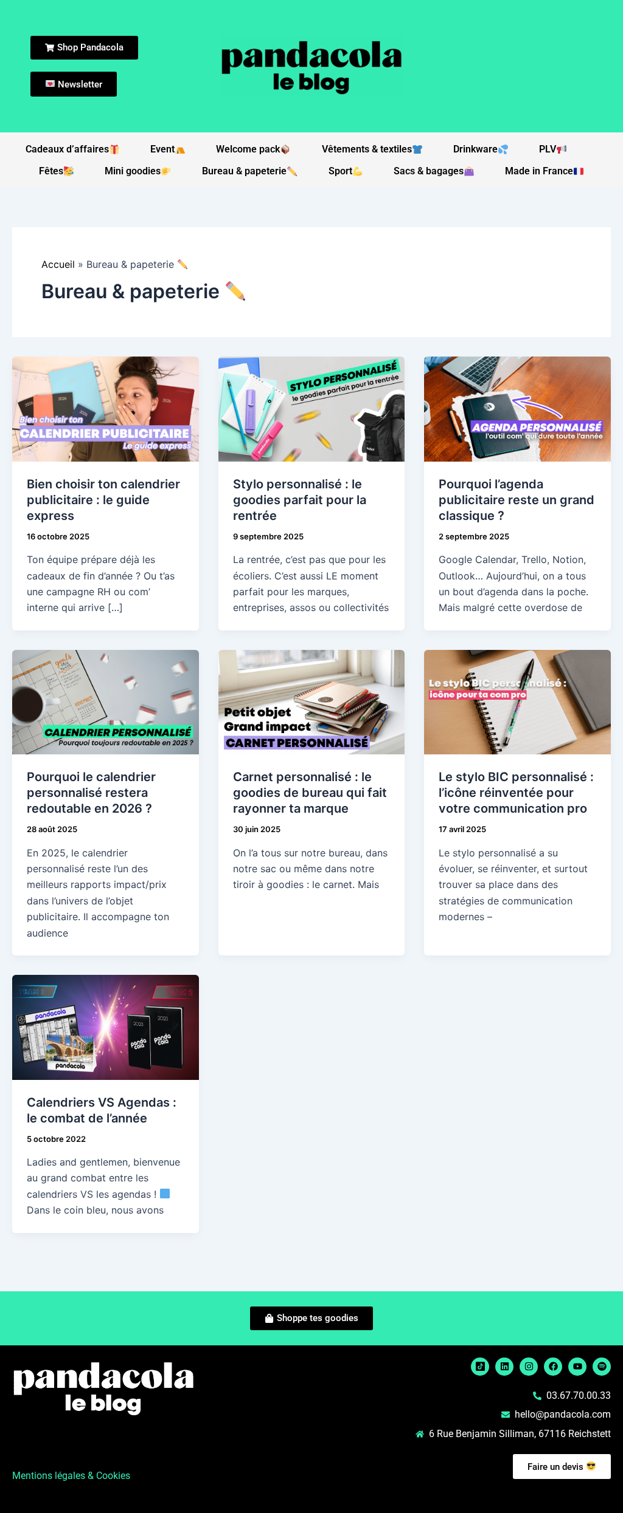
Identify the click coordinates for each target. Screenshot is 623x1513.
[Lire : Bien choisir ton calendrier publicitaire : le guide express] (105, 408)
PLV (547, 149)
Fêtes (51, 171)
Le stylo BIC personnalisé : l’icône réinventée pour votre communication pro (516, 793)
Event (162, 149)
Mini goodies (133, 171)
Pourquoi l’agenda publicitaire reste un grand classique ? (516, 500)
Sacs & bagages (429, 171)
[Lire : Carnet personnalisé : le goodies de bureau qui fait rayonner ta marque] (311, 701)
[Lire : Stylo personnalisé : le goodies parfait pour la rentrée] (311, 408)
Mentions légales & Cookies (71, 1475)
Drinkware (475, 149)
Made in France (539, 171)
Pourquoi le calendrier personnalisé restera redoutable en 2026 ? (91, 793)
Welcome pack (248, 149)
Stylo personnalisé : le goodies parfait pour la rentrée (299, 500)
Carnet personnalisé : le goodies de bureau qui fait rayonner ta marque (310, 793)
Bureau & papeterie (244, 171)
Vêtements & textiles (367, 149)
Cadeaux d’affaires (67, 149)
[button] (159, 1442)
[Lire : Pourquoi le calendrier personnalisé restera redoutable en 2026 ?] (105, 701)
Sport (340, 171)
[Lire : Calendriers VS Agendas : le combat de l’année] (105, 1026)
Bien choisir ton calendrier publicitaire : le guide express (103, 500)
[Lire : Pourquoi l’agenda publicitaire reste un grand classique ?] (517, 408)
